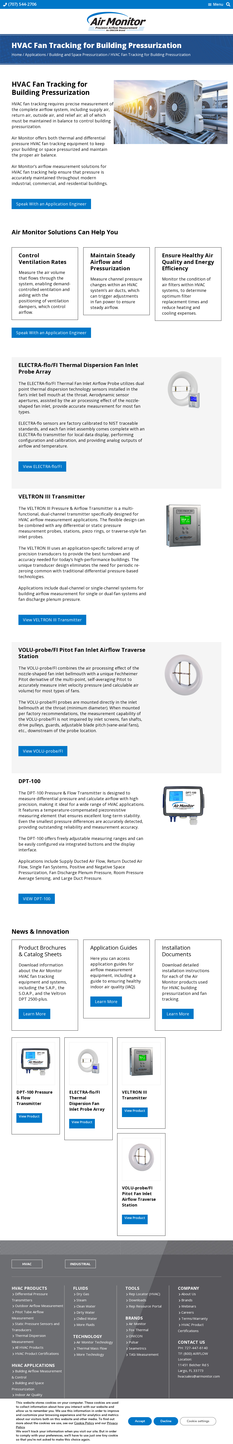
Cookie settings (198, 1421)
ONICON (135, 1336)
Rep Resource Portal (145, 1306)
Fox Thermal (138, 1330)
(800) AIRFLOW (196, 1353)
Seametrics (137, 1348)
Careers (187, 1312)
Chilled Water (86, 1318)
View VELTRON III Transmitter (52, 619)
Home (17, 54)
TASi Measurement (144, 1354)
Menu (218, 4)
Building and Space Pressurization (78, 54)
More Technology (90, 1354)
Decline (165, 1421)
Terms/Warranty (194, 1318)
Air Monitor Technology (94, 1342)
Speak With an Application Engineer (51, 204)
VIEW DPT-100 (36, 898)
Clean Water (86, 1306)
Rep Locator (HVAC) (144, 1294)
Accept (140, 1421)
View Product (29, 1116)
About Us (188, 1294)
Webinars (188, 1306)
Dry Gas (82, 1294)
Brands (186, 1300)
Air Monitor (137, 1323)
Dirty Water (85, 1312)
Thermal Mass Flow (91, 1348)
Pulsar (134, 1342)
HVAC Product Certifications (37, 1353)
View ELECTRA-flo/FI (42, 466)
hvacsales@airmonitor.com (199, 1376)
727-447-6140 (196, 1347)
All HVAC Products (29, 1347)
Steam (81, 1300)
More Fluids (85, 1324)
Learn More (34, 1014)
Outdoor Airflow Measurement (39, 1305)
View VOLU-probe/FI (43, 751)
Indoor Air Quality (28, 1394)
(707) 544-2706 (22, 4)
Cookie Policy (84, 1423)
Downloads (137, 1300)
